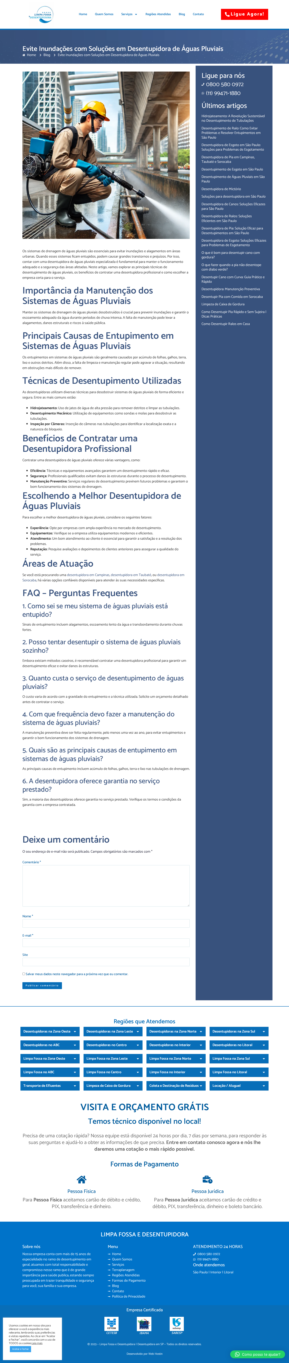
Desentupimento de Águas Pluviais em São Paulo (233, 179)
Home (83, 14)
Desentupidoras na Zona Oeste (46, 1031)
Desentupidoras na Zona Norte (172, 1031)
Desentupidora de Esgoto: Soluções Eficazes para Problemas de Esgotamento (234, 243)
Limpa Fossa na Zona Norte (170, 1059)
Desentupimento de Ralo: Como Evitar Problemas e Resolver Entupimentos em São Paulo (231, 133)
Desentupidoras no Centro (107, 1045)
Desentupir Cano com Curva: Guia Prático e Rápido (233, 279)
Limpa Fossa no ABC (38, 1072)
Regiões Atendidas (158, 14)
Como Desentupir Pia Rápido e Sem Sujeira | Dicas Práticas (234, 314)
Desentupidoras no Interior (170, 1045)
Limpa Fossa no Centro (104, 1072)
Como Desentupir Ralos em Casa (226, 324)
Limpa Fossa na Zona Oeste (44, 1059)
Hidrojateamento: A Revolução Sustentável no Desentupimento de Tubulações (233, 118)
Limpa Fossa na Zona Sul (231, 1059)
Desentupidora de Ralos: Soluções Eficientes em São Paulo (227, 218)
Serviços (127, 14)
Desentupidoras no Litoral (232, 1045)
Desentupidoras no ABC (41, 1045)
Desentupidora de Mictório (221, 189)
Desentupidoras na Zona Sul (234, 1031)
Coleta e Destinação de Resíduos (174, 1086)
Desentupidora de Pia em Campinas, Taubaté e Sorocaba (228, 159)
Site (25, 955)
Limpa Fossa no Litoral (230, 1072)
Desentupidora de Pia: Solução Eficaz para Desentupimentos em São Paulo (232, 230)
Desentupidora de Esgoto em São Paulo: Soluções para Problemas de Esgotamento (233, 147)
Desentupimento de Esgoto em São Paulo (232, 169)
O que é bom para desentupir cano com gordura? (231, 255)
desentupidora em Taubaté (131, 575)
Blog (182, 14)
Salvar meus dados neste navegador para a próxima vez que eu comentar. (77, 974)
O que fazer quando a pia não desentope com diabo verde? (231, 267)
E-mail (27, 935)
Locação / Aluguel (227, 1086)
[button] (50, 1031)
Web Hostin (155, 1353)
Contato (198, 14)
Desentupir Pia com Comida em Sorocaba (232, 297)
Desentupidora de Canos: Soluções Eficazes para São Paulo (233, 206)
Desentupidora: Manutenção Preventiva (231, 289)
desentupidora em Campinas (88, 575)
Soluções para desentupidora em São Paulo (234, 197)
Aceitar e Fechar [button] (20, 1349)
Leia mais (37, 1343)
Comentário (31, 862)
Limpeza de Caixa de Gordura (223, 304)
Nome (27, 916)
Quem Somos (104, 14)
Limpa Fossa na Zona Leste (107, 1059)
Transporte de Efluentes (42, 1086)
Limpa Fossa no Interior (167, 1072)
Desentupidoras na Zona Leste (110, 1031)
